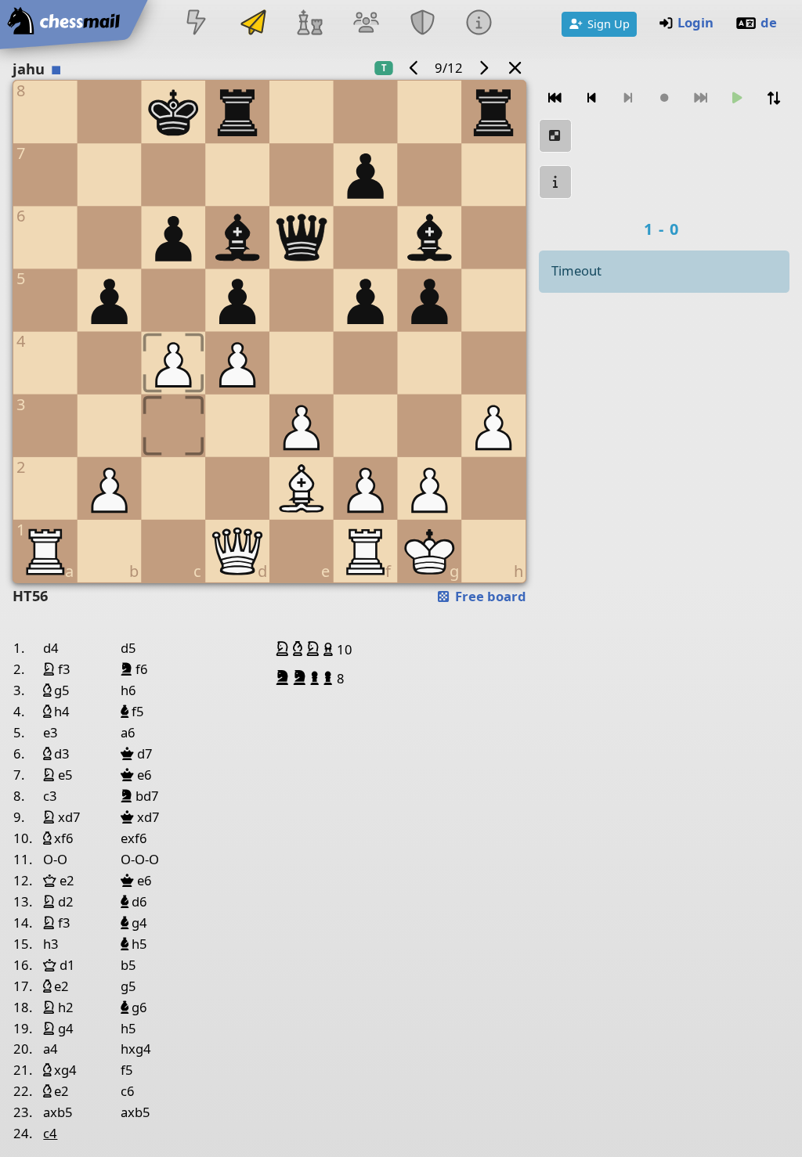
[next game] (483, 68)
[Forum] (366, 24)
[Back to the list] (515, 68)
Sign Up (608, 23)
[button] (284, 649)
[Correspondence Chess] (253, 24)
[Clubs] (423, 24)
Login (695, 22)
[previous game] (414, 68)
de (768, 22)
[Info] (479, 24)
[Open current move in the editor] (555, 136)
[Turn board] (773, 98)
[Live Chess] (196, 24)
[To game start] (555, 98)
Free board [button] (489, 596)
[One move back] (591, 98)
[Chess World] (309, 24)
